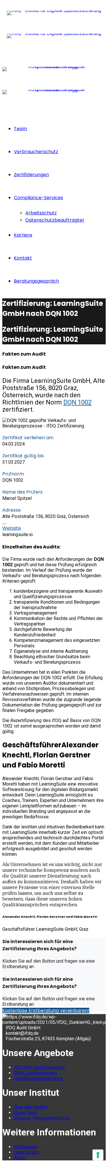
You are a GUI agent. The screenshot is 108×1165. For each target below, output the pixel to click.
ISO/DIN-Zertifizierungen (39, 1067)
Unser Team (26, 1112)
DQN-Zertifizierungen (35, 1073)
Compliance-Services (38, 197)
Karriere (23, 235)
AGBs (19, 1157)
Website (11, 528)
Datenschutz (26, 1152)
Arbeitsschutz (41, 213)
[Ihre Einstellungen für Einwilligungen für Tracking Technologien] (97, 1154)
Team (20, 128)
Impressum (25, 1146)
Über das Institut (30, 1107)
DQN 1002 (77, 402)
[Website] (4, 522)
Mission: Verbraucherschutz (42, 1118)
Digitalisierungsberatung (38, 1078)
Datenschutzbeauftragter (54, 220)
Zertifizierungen (31, 174)
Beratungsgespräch (36, 281)
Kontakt (23, 258)
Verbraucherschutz (36, 151)
